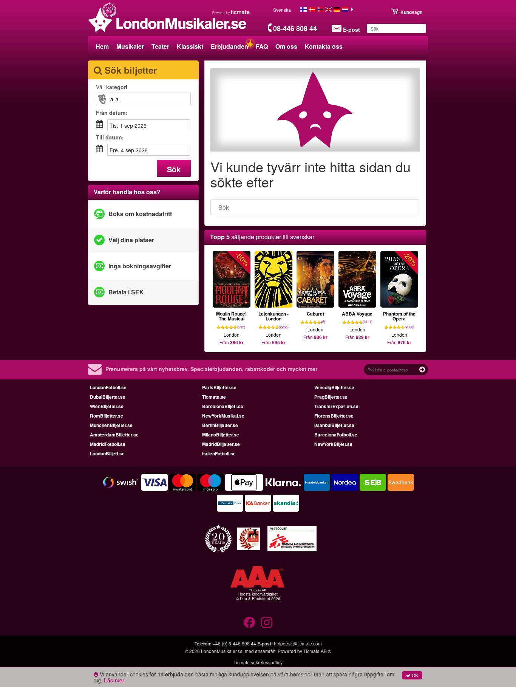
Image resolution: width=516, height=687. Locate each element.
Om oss (286, 46)
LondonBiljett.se (107, 453)
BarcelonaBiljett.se (222, 406)
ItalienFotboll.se (219, 453)
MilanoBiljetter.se (220, 434)
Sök (174, 169)
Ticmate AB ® (317, 651)
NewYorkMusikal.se (223, 415)
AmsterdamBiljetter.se (114, 434)
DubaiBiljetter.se (107, 396)
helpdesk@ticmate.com (298, 643)
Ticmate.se (214, 396)
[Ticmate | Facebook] (249, 622)
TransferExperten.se (336, 406)
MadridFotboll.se (107, 444)
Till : (110, 137)
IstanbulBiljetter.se (334, 425)
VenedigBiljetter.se (334, 387)
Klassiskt (190, 46)
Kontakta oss (324, 46)
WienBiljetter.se (107, 406)
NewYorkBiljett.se (333, 444)
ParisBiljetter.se (219, 387)
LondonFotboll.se (108, 387)
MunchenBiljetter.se (111, 425)
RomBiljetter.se (106, 415)
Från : (111, 112)
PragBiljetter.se (331, 396)
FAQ (262, 46)
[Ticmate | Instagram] (266, 622)
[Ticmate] (231, 12)
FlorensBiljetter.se (334, 415)
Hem (102, 46)
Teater (160, 46)
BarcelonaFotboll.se (335, 434)
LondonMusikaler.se (222, 651)
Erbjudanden (229, 46)
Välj (111, 87)
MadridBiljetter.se (221, 444)
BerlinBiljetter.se (220, 425)
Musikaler (130, 46)
